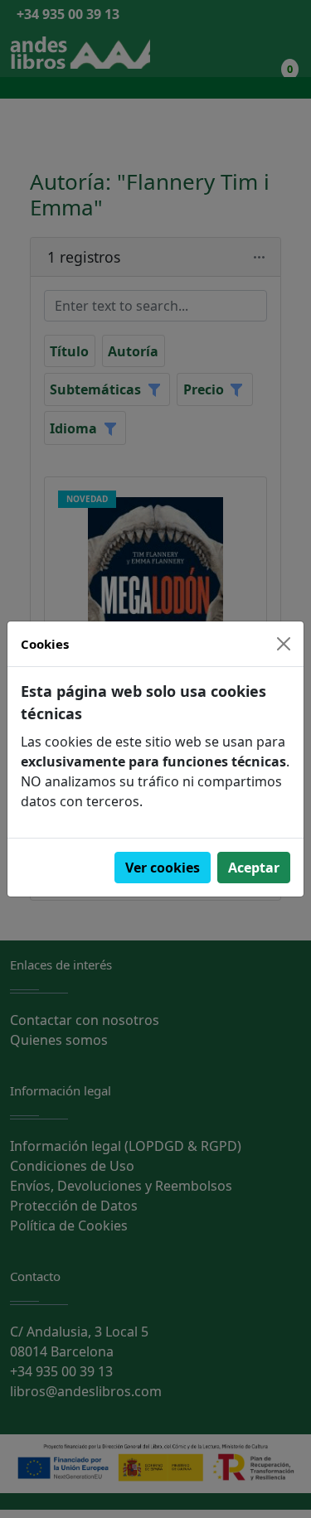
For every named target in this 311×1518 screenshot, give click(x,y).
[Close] (283, 644)
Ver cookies (162, 867)
